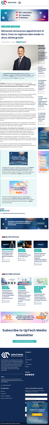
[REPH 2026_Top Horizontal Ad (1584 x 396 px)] (24, 21)
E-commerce (5, 286)
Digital (41, 288)
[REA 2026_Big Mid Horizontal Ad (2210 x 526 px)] (24, 229)
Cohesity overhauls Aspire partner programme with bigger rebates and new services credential (42, 101)
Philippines (6, 75)
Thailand (11, 76)
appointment (6, 213)
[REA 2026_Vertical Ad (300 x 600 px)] (43, 149)
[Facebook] (28, 374)
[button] (17, 42)
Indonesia (23, 75)
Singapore (11, 75)
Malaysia (28, 75)
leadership (16, 213)
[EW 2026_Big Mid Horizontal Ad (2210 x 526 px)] (24, 322)
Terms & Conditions (36, 401)
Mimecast (22, 213)
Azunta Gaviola (6, 261)
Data (36, 288)
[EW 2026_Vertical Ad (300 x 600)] (43, 172)
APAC (4, 249)
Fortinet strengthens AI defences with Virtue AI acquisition (42, 70)
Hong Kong (17, 75)
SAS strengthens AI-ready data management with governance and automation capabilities (42, 56)
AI (25, 355)
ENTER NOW (37, 414)
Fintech (27, 366)
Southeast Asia (15, 26)
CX (26, 357)
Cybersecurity (5, 26)
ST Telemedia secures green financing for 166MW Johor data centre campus (42, 117)
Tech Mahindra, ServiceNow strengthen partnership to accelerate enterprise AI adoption (42, 85)
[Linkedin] (26, 374)
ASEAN (11, 213)
